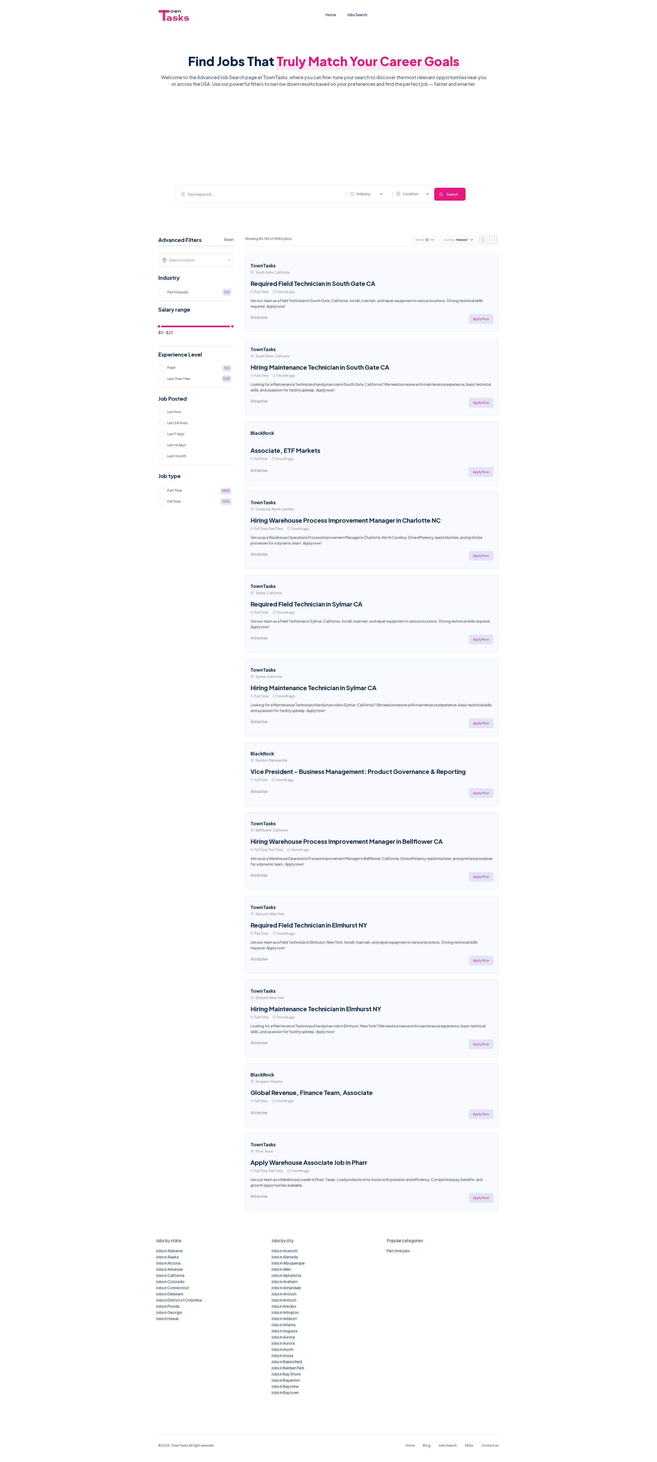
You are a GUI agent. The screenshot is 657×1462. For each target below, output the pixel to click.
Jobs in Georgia (169, 1312)
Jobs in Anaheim (284, 1281)
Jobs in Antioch (283, 1293)
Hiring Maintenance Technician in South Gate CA (319, 367)
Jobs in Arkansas (169, 1269)
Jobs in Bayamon (285, 1380)
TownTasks (263, 265)
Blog (426, 1445)
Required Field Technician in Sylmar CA (306, 604)
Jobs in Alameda (284, 1256)
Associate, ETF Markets (285, 450)
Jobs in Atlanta (283, 1324)
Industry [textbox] (364, 193)
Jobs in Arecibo (283, 1306)
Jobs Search (357, 14)
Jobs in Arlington (285, 1312)
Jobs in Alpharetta (286, 1275)
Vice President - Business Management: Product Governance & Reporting (358, 771)
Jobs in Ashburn (284, 1318)
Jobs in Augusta (284, 1330)
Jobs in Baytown (285, 1392)
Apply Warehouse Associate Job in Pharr (308, 1162)
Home (331, 14)
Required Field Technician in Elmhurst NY (308, 925)
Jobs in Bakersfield (286, 1361)
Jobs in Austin (282, 1349)
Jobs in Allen (281, 1269)
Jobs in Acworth (284, 1250)
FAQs (469, 1445)
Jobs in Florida (167, 1306)
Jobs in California (170, 1275)
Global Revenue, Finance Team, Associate (311, 1092)
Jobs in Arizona (168, 1263)
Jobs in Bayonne (284, 1386)
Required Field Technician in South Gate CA (312, 283)
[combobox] (367, 194)
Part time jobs (398, 1250)
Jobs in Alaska (167, 1256)
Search (452, 194)
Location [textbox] (410, 193)
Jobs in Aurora (283, 1337)
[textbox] (197, 260)
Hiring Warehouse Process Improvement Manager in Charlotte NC (345, 520)
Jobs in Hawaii (167, 1318)
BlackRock (262, 433)
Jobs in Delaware (169, 1293)
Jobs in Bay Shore (286, 1374)
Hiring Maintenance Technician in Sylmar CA (313, 687)
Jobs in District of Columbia (179, 1300)
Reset (229, 239)
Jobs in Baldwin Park (287, 1367)
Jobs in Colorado (170, 1281)
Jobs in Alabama (169, 1250)
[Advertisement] (322, 136)
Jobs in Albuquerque (288, 1263)
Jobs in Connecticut (172, 1287)
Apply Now (481, 319)
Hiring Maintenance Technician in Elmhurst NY (315, 1009)
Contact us (490, 1445)
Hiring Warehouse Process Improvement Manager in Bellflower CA (346, 841)
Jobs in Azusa (282, 1355)
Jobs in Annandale (286, 1287)
